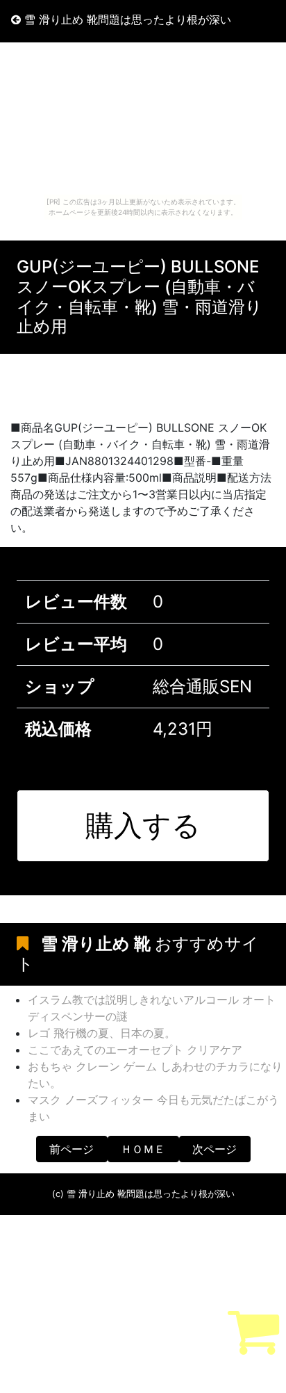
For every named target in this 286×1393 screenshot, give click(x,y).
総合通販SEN (202, 686)
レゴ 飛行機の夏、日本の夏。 (102, 1033)
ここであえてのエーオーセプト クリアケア (135, 1050)
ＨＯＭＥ (143, 1149)
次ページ (214, 1149)
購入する (143, 825)
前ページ (71, 1149)
